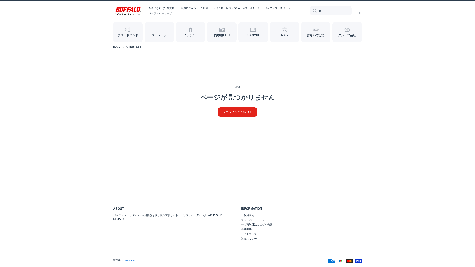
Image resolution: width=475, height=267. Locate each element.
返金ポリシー (249, 238)
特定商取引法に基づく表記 (256, 224)
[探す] (313, 10)
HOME (116, 47)
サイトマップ (249, 234)
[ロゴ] (128, 11)
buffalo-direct (128, 260)
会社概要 (246, 229)
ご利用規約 (247, 215)
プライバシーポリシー (254, 219)
